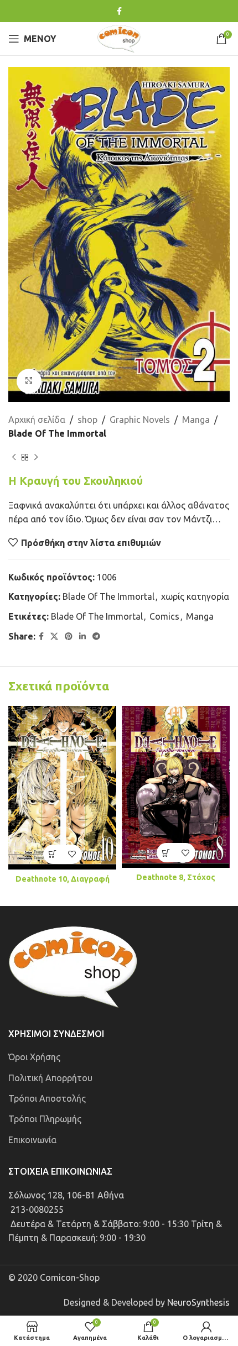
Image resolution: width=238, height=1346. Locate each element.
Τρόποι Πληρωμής (44, 1119)
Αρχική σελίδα (36, 420)
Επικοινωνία (32, 1140)
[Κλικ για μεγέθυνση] (29, 381)
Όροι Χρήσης (34, 1057)
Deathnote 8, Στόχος (175, 877)
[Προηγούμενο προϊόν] (13, 457)
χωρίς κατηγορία (195, 596)
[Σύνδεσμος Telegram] (96, 636)
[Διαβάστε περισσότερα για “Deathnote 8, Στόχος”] (166, 852)
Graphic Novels (140, 420)
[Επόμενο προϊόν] (36, 457)
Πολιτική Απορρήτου (50, 1078)
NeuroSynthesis (198, 1302)
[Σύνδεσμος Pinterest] (68, 636)
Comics (164, 616)
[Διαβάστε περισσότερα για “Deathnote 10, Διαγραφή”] (53, 854)
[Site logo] (119, 38)
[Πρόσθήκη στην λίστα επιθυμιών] (72, 854)
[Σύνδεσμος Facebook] (119, 11)
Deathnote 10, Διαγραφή (62, 878)
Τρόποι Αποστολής (47, 1098)
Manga (196, 420)
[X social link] (54, 636)
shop (87, 420)
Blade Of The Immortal (57, 433)
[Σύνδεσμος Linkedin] (82, 636)
